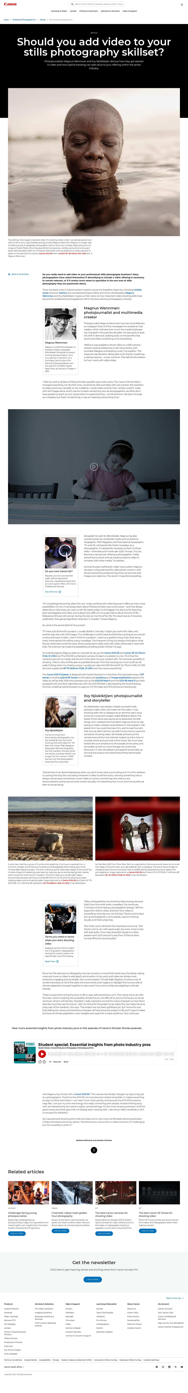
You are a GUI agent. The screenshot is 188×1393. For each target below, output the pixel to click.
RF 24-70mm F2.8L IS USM (118, 875)
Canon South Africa (13, 1367)
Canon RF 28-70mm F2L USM (72, 253)
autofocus (101, 677)
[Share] (94, 1150)
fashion (63, 293)
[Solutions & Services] (121, 11)
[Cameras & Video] (68, 11)
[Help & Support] (138, 11)
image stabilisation (121, 677)
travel (45, 293)
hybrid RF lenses (69, 677)
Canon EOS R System (58, 674)
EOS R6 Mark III (128, 680)
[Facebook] (157, 1367)
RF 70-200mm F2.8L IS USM (77, 668)
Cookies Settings (151, 1360)
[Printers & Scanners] (99, 11)
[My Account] (182, 5)
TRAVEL (55, 1208)
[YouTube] (182, 1367)
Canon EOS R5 (45, 253)
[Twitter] (176, 1367)
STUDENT (12, 1208)
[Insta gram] (163, 1367)
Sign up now (92, 1279)
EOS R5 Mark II (102, 680)
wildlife (137, 290)
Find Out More (17, 1233)
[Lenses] (77, 11)
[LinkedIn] (169, 1367)
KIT (96, 1208)
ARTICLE (94, 33)
